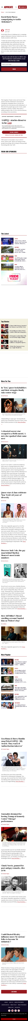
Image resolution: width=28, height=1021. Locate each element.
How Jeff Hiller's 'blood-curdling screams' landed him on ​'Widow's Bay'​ (12, 618)
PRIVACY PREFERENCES (22, 1005)
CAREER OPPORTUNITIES (19, 1002)
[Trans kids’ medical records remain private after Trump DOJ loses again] (7, 249)
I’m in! (14, 69)
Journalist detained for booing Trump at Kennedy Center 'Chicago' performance (12, 818)
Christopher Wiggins (5, 749)
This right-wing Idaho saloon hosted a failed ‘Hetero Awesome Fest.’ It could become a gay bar (20, 690)
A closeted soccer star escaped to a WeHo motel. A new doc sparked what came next (13, 435)
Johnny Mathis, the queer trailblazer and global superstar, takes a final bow (18, 342)
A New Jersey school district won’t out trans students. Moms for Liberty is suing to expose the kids (21, 243)
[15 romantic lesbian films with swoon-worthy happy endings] (4, 336)
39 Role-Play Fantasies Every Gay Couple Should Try (17, 346)
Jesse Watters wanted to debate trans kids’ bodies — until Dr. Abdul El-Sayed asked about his (20, 664)
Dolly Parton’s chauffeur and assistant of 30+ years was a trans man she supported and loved (20, 682)
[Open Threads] (15, 1010)
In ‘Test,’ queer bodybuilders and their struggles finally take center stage (13, 390)
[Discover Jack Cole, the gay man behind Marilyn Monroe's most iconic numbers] (14, 570)
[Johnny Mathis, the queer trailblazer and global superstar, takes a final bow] (4, 341)
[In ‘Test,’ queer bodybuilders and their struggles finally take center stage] (14, 405)
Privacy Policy (22, 1013)
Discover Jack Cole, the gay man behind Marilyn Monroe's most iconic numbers (13, 554)
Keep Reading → (5, 485)
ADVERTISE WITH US (5, 1005)
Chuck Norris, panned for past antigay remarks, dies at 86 (13, 868)
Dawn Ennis (4, 500)
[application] (14, 277)
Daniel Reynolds (5, 395)
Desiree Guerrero (5, 441)
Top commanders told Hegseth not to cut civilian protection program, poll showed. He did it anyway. (21, 699)
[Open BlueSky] (12, 1010)
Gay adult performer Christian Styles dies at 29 (21, 706)
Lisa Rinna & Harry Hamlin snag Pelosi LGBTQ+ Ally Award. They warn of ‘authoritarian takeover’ (13, 742)
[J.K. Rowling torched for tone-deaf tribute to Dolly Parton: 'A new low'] (7, 671)
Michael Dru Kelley (5, 944)
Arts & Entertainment (10, 12)
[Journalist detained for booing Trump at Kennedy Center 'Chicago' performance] (14, 834)
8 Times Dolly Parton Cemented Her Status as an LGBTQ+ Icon (17, 326)
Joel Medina (4, 623)
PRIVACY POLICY (13, 1005)
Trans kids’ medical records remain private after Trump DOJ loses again (20, 251)
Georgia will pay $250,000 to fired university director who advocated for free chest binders (20, 269)
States (16, 238)
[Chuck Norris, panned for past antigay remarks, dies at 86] (14, 883)
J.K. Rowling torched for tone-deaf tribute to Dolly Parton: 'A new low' (21, 672)
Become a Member (14, 132)
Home (2, 12)
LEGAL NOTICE (17, 1007)
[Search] (16, 7)
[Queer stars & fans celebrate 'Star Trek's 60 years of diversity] (14, 510)
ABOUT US (11, 1002)
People (16, 668)
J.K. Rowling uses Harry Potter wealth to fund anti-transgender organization (17, 332)
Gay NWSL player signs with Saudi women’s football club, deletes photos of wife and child (21, 260)
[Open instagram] (19, 1010)
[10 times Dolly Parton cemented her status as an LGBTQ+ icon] (4, 326)
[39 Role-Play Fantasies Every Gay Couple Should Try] (4, 347)
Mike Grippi (8, 29)
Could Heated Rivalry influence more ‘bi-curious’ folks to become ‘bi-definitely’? (13, 938)
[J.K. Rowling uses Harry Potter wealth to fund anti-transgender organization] (4, 331)
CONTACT (6, 1002)
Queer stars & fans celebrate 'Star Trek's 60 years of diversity (13, 495)
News (16, 256)
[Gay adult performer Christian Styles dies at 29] (7, 705)
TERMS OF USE (10, 1007)
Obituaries (17, 703)
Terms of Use (3, 1015)
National (17, 247)
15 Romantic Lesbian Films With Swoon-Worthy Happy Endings (17, 336)
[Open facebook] (9, 1010)
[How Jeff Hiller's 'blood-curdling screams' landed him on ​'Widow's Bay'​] (14, 633)
